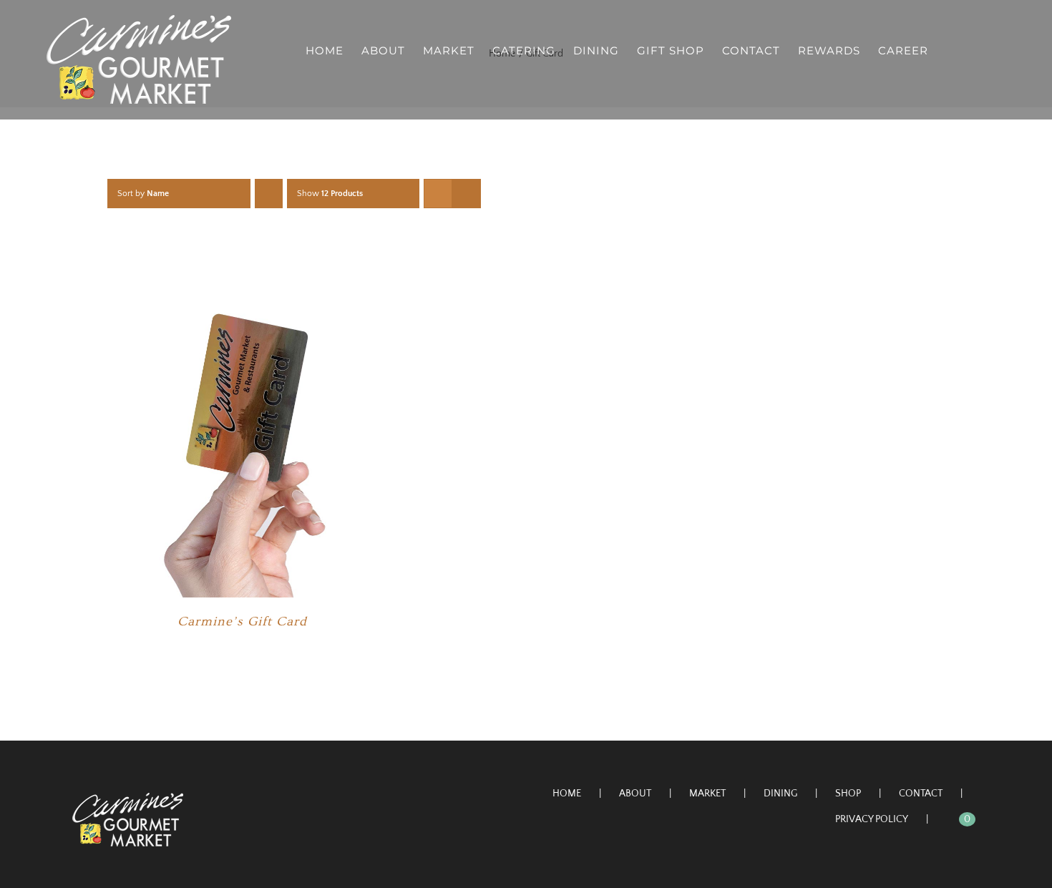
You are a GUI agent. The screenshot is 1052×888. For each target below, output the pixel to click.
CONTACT (921, 793)
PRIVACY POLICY (871, 819)
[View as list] (466, 194)
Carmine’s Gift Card (242, 621)
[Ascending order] (269, 193)
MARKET (707, 793)
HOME (566, 793)
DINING (780, 793)
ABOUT (635, 793)
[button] (983, 49)
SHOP (848, 793)
